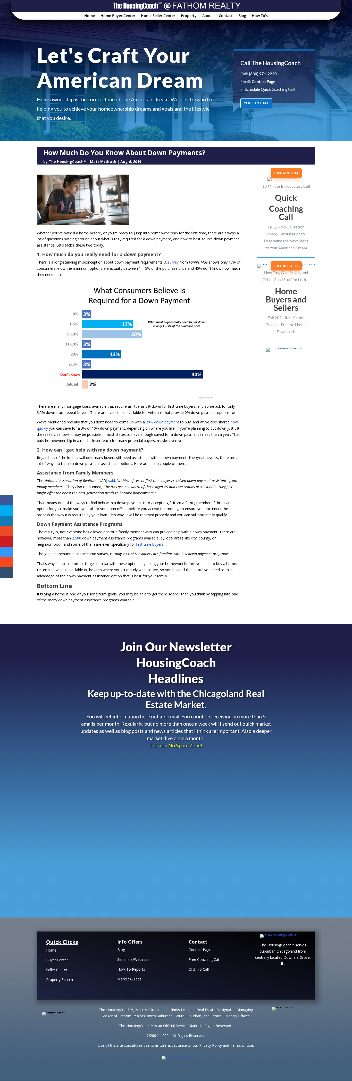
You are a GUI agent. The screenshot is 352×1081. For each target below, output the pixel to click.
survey (173, 262)
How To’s (260, 16)
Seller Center (56, 969)
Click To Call (199, 969)
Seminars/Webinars (133, 959)
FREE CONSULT (286, 173)
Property (189, 16)
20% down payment (162, 422)
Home (89, 16)
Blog (242, 16)
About (207, 16)
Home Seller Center (158, 16)
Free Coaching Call (204, 959)
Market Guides (129, 979)
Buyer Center (57, 959)
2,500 (76, 538)
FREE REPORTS (286, 266)
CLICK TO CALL (256, 103)
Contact (226, 16)
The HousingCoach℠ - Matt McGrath (82, 161)
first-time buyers (149, 544)
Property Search (59, 979)
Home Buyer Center (117, 16)
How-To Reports (131, 969)
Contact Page (200, 949)
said (111, 480)
